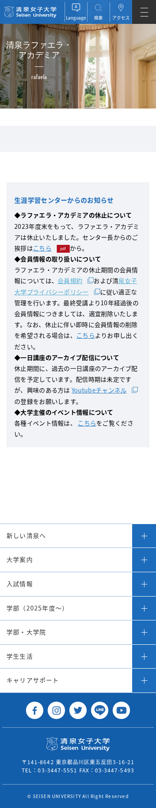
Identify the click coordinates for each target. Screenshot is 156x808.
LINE (99, 710)
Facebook (34, 710)
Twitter (78, 710)
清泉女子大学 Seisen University (30, 12)
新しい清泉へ (26, 535)
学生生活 (19, 656)
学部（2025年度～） (37, 608)
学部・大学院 (26, 631)
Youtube (121, 710)
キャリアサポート (32, 680)
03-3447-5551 (57, 770)
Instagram (56, 710)
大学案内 (19, 559)
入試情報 (19, 583)
